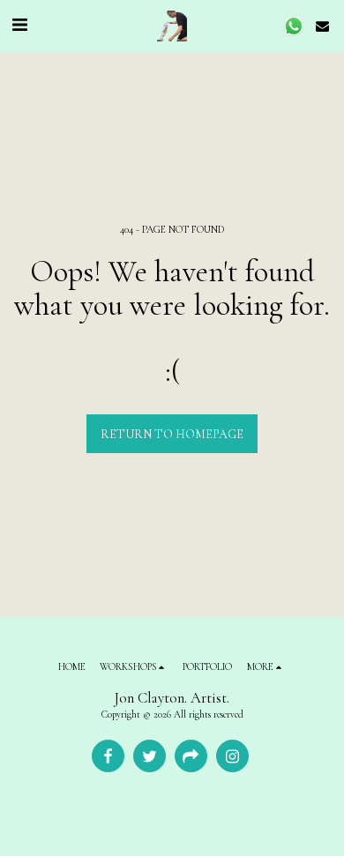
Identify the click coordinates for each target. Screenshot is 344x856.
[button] (19, 25)
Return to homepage (172, 434)
